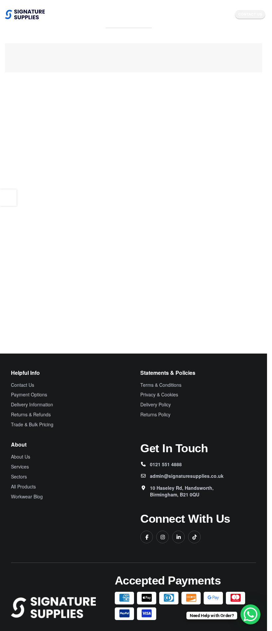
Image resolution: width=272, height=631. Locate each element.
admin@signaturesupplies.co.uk (187, 476)
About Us (20, 457)
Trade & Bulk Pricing (32, 424)
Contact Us (250, 14)
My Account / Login (128, 25)
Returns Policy (155, 414)
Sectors (19, 476)
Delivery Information (32, 404)
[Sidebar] (8, 197)
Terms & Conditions (160, 385)
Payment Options (29, 394)
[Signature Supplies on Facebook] (146, 537)
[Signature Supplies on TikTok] (194, 537)
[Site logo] (25, 14)
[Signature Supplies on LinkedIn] (178, 537)
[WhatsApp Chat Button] (250, 614)
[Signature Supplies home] (53, 607)
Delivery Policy (155, 404)
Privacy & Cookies (159, 394)
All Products (23, 486)
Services (20, 467)
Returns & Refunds (31, 414)
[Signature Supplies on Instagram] (162, 537)
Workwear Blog (27, 496)
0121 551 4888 (166, 464)
